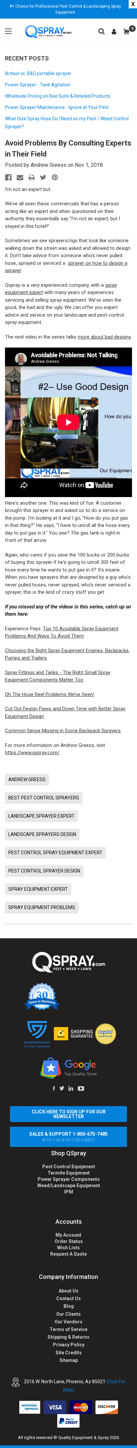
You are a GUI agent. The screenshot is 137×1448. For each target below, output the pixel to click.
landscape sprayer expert (41, 816)
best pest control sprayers (43, 797)
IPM (68, 1191)
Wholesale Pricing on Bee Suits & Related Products (57, 96)
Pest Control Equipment (68, 1166)
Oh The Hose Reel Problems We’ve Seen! (49, 694)
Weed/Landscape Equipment (68, 1185)
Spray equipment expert (38, 889)
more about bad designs (104, 337)
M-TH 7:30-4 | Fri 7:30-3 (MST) (68, 1136)
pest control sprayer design (44, 871)
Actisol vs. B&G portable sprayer (38, 73)
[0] (126, 31)
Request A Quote (68, 1254)
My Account (68, 1235)
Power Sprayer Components (69, 1179)
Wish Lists (68, 1247)
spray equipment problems (41, 907)
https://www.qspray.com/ (32, 753)
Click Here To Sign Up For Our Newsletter (69, 1114)
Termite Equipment (69, 1173)
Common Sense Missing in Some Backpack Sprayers (63, 731)
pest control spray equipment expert (55, 852)
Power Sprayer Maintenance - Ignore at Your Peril (56, 107)
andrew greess (27, 779)
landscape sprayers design (42, 834)
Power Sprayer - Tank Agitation (37, 84)
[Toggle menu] (8, 31)
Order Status (69, 1241)
